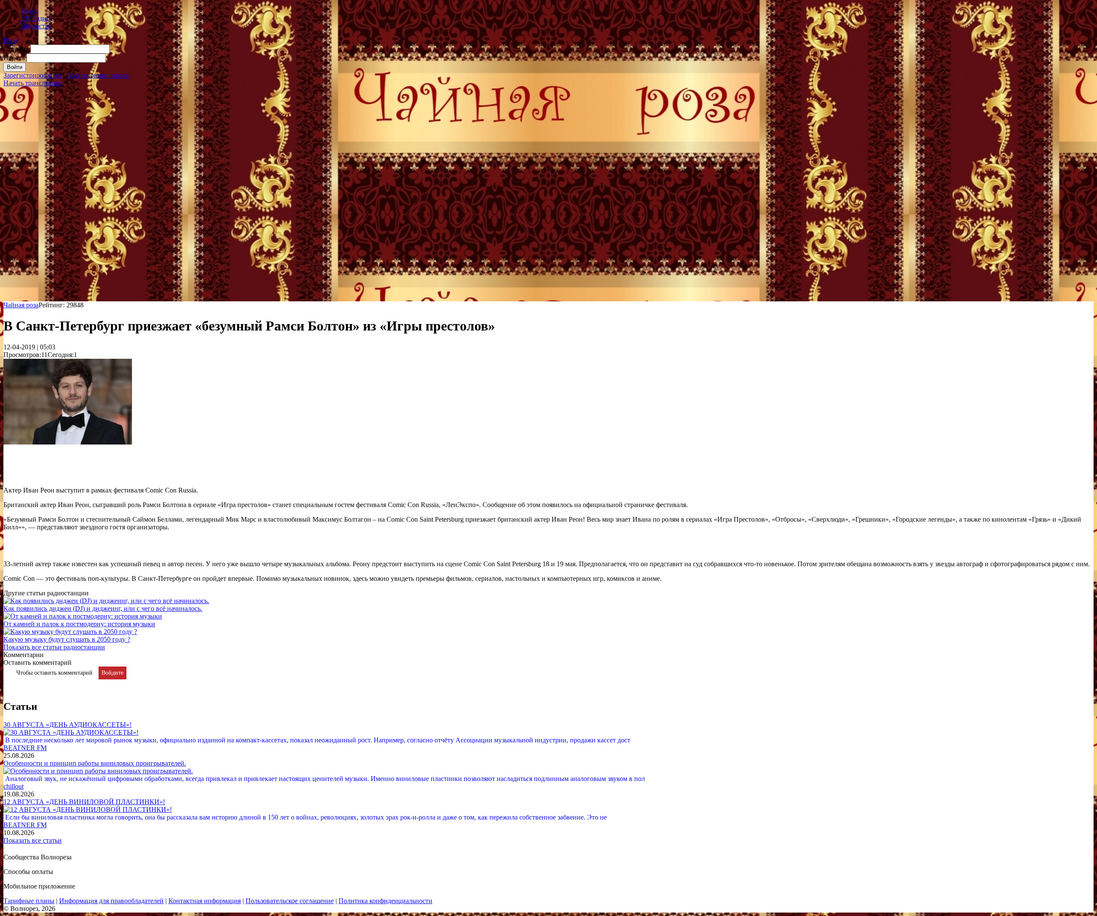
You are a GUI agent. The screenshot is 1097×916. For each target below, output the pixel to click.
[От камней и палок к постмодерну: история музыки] (82, 616)
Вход (10, 40)
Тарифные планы (28, 900)
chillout (13, 786)
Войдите (112, 673)
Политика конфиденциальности (385, 900)
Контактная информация (204, 900)
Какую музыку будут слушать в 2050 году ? (66, 639)
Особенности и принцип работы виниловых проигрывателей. (94, 763)
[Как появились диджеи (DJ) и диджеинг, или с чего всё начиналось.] (106, 600)
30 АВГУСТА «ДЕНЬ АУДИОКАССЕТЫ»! (67, 724)
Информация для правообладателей (111, 900)
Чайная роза (21, 305)
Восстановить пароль (97, 75)
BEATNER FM (25, 747)
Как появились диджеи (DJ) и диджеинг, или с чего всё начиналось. (102, 608)
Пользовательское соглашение (290, 900)
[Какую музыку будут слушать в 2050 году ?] (70, 631)
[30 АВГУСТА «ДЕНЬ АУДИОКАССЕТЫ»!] (70, 732)
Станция (16, 48)
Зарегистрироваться (32, 75)
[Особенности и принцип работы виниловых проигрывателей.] (98, 771)
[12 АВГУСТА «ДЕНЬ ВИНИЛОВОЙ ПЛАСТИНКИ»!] (87, 809)
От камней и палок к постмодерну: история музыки (79, 624)
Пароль (14, 57)
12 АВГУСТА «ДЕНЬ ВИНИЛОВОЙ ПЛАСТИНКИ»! (84, 801)
